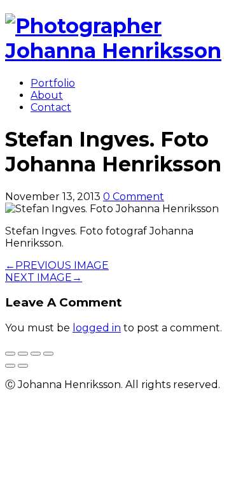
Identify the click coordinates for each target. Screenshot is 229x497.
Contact (51, 107)
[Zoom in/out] (48, 354)
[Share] (23, 354)
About (47, 95)
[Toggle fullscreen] (36, 354)
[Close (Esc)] (10, 354)
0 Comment (133, 197)
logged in (97, 328)
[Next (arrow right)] (23, 366)
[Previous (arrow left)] (10, 366)
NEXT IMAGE (43, 277)
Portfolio (53, 83)
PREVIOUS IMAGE (57, 265)
